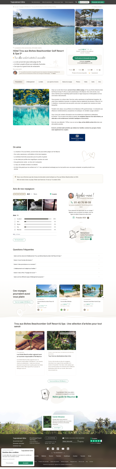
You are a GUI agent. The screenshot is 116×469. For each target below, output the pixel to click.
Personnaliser (9, 463)
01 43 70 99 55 (82, 202)
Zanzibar (75, 456)
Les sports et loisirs (52, 82)
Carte (89, 69)
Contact (91, 461)
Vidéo (80, 69)
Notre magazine (69, 2)
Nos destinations (36, 2)
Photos (71, 69)
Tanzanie (82, 456)
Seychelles (36, 456)
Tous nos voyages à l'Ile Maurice (23, 302)
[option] (46, 299)
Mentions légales (64, 461)
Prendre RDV (81, 218)
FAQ (87, 461)
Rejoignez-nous (73, 461)
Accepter (26, 463)
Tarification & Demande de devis (85, 58)
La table (41, 82)
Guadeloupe (67, 456)
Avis (97, 69)
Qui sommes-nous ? (18, 441)
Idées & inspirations (47, 2)
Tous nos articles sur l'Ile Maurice (57, 381)
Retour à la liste (98, 6)
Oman (89, 456)
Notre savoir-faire (58, 2)
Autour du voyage (67, 82)
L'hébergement (30, 82)
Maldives (44, 456)
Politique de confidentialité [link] (8, 459)
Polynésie (58, 456)
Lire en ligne (57, 427)
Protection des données (43, 461)
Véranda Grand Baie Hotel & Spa (92, 301)
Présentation (18, 82)
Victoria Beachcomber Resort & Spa (45, 302)
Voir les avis (19, 239)
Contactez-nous (17, 446)
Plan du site (81, 461)
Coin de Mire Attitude (66, 301)
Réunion (51, 456)
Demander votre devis (18, 443)
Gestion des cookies (54, 461)
